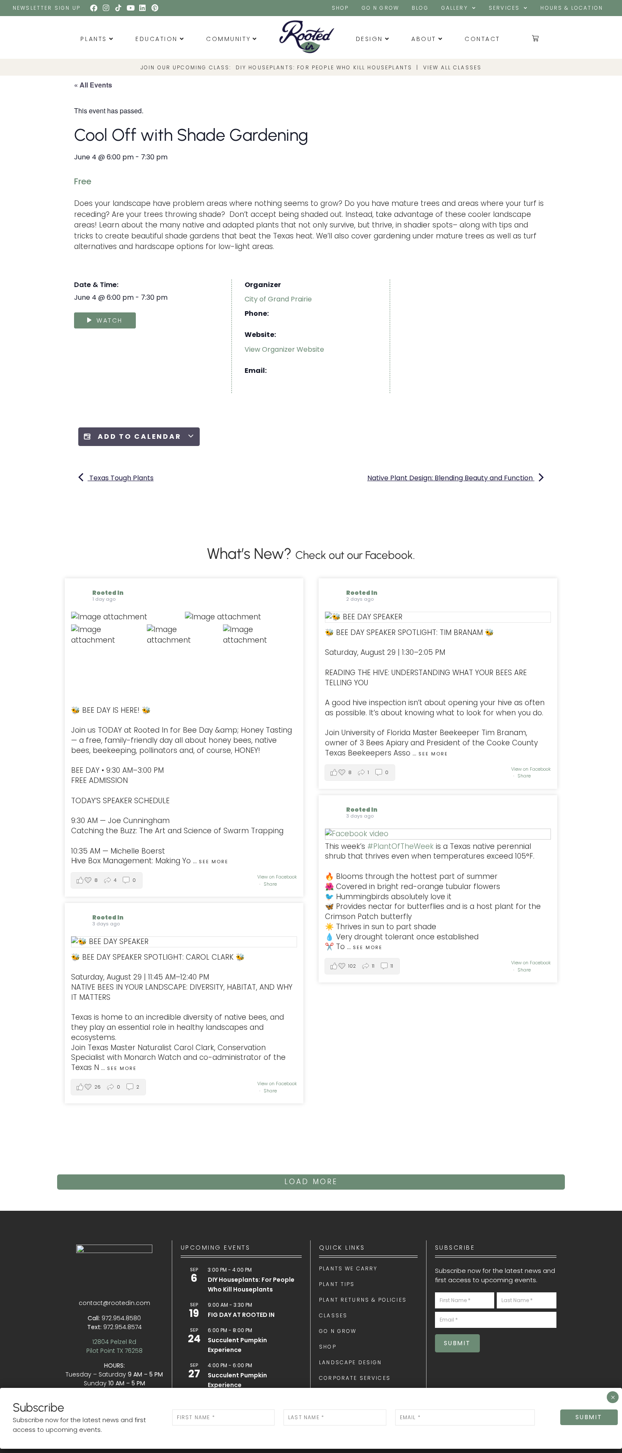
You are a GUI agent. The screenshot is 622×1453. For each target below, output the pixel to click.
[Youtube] (130, 8)
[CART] (536, 38)
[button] (106, 880)
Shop (340, 7)
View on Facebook (277, 876)
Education (156, 39)
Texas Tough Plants (121, 478)
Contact (482, 39)
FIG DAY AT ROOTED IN (241, 1315)
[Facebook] (94, 8)
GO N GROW (380, 7)
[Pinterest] (155, 8)
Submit (457, 1343)
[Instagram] (106, 8)
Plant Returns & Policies (363, 1300)
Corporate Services (355, 1378)
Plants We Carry (348, 1268)
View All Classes (452, 67)
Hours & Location (571, 7)
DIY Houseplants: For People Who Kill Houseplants (324, 67)
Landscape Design (350, 1362)
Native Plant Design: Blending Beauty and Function (450, 478)
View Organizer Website (284, 349)
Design (369, 39)
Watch (109, 320)
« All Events (93, 85)
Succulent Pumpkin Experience (237, 1345)
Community (228, 39)
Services (504, 7)
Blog (420, 7)
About (423, 39)
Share (270, 884)
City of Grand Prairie (278, 299)
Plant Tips (337, 1284)
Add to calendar (139, 436)
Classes (333, 1315)
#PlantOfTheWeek (400, 846)
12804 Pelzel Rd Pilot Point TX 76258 (114, 1346)
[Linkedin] (143, 8)
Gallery (454, 7)
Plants (93, 39)
